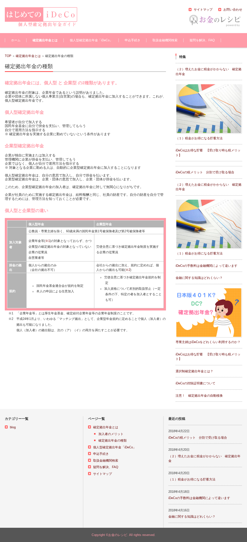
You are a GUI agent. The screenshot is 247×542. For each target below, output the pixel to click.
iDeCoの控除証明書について (195, 383)
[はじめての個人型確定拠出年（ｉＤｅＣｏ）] (41, 17)
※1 (47, 241)
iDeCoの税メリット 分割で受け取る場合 (205, 172)
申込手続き (132, 40)
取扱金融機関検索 (165, 40)
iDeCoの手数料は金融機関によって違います (206, 265)
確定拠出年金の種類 (112, 440)
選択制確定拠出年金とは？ (194, 371)
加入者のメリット (111, 434)
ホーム (16, 40)
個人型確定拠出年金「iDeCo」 (91, 40)
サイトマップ (102, 474)
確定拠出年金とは (45, 40)
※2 (127, 270)
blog (13, 427)
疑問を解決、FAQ (202, 40)
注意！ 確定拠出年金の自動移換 (199, 395)
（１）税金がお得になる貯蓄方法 (199, 138)
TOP (8, 56)
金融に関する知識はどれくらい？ (199, 278)
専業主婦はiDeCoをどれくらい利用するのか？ (208, 342)
